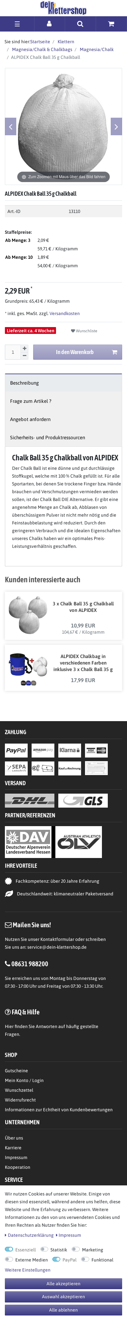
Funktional (102, 1259)
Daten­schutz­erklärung (31, 1235)
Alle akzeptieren (63, 1283)
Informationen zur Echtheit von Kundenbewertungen (59, 1109)
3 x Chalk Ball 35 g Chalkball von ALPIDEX (83, 607)
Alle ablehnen (63, 1310)
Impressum (16, 1157)
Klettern (65, 41)
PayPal (70, 1259)
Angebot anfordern (30, 419)
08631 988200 (29, 964)
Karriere (13, 1147)
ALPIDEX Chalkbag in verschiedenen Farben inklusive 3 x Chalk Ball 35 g (83, 662)
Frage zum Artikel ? (30, 401)
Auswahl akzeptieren (63, 1296)
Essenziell (25, 1249)
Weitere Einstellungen (27, 1270)
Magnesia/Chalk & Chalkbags (41, 49)
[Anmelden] (50, 23)
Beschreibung (24, 383)
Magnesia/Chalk (96, 49)
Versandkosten (64, 313)
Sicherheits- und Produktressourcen (47, 437)
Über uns (14, 1138)
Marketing (92, 1249)
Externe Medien (31, 1259)
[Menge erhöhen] (24, 348)
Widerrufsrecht (20, 1099)
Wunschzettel (19, 1090)
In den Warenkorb (75, 352)
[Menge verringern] (24, 356)
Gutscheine (16, 1070)
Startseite (40, 41)
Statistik (58, 1249)
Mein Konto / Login (24, 1080)
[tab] (63, 383)
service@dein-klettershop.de (57, 947)
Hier (9, 1026)
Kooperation (17, 1167)
